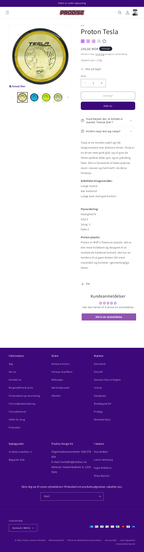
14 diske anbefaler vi (20, 451)
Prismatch (14, 427)
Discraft (98, 371)
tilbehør (56, 395)
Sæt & (60, 387)
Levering (100, 54)
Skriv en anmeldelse (109, 317)
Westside (102, 419)
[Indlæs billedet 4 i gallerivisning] (58, 97)
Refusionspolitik (56, 540)
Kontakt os (15, 379)
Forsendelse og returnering (24, 395)
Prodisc (25, 540)
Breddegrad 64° (103, 403)
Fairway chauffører (62, 371)
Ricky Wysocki (101, 475)
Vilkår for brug (17, 419)
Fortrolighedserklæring (22, 403)
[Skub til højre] (68, 97)
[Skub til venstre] (13, 97)
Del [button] (88, 283)
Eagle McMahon (103, 467)
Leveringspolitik (127, 540)
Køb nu (108, 105)
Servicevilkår (111, 540)
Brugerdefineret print (21, 387)
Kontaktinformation (126, 544)
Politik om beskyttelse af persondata (84, 540)
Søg (11, 363)
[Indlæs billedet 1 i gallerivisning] (22, 97)
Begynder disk (17, 459)
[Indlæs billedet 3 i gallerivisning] (46, 97)
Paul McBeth (101, 451)
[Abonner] (99, 496)
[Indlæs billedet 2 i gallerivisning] (34, 97)
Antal (83, 76)
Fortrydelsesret (17, 411)
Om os (12, 371)
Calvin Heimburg (103, 459)
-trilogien (107, 379)
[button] (7, 12)
